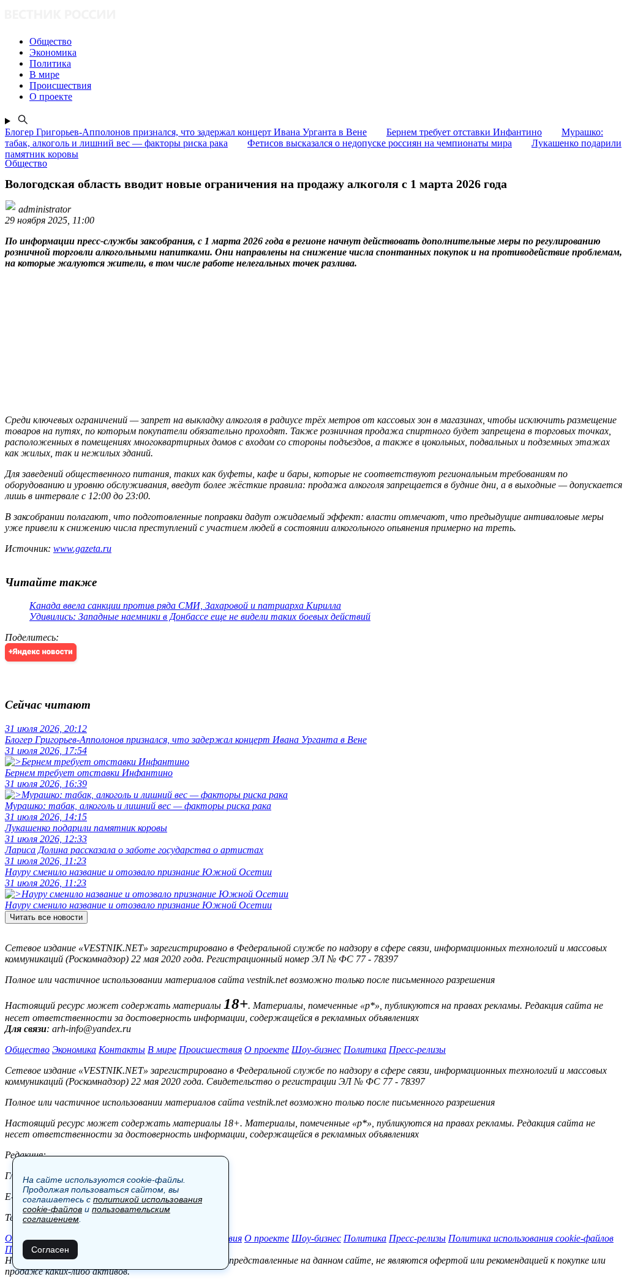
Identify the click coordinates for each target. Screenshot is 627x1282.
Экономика (74, 1049)
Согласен (50, 1249)
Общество (27, 1049)
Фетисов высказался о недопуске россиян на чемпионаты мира (379, 143)
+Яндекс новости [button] (41, 652)
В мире (162, 1049)
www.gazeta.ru (82, 548)
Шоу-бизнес (316, 1049)
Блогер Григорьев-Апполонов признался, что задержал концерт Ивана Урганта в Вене (186, 132)
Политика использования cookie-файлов (531, 1238)
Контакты (122, 1049)
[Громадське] (313, 15)
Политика (365, 1049)
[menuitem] (325, 41)
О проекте (266, 1049)
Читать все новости (46, 917)
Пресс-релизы (417, 1049)
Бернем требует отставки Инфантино (464, 132)
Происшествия (210, 1049)
